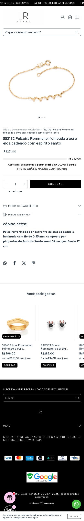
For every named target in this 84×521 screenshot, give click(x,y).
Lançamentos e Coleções (26, 129)
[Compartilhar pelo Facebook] (15, 263)
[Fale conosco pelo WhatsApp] (76, 504)
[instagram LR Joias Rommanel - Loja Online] (40, 412)
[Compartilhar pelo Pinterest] (33, 263)
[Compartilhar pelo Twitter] (24, 263)
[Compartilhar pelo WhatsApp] (5, 263)
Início (6, 129)
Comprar (9, 365)
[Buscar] (77, 32)
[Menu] (77, 18)
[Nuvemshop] (42, 503)
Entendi (74, 516)
